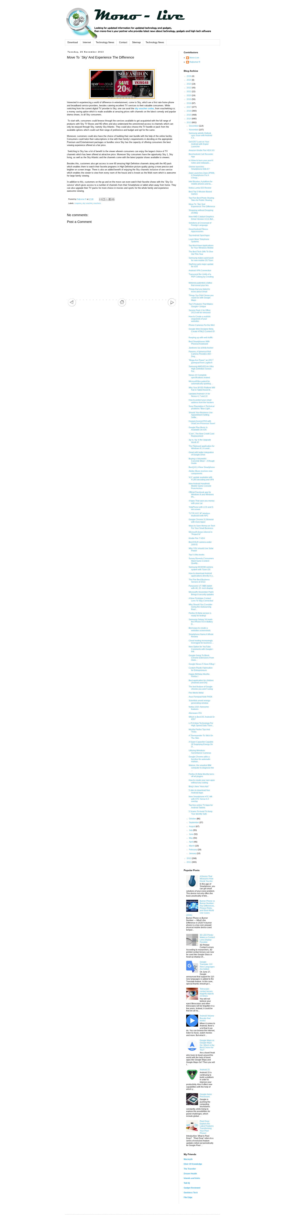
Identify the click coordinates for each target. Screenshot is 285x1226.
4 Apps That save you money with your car (201, 502)
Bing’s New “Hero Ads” (199, 786)
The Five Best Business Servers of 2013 (199, 580)
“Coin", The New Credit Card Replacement (201, 435)
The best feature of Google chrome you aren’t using (201, 688)
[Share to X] (107, 199)
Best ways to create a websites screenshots (199, 629)
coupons (78, 203)
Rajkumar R (195, 62)
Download (72, 42)
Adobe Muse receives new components (200, 472)
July (191, 830)
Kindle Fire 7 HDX (197, 538)
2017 (189, 107)
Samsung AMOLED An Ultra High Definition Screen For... (201, 368)
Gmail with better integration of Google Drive (201, 453)
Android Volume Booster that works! (207, 1018)
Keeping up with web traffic (201, 337)
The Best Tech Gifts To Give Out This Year (201, 252)
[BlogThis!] (103, 199)
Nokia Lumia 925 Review (200, 188)
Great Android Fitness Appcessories (198, 230)
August (192, 826)
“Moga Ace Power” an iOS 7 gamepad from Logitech (201, 361)
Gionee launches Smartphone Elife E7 (199, 168)
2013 (189, 122)
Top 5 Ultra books (196, 555)
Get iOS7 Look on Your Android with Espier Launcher (199, 144)
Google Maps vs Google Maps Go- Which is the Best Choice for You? (207, 1045)
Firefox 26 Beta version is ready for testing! (200, 614)
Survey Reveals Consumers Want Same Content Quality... (201, 560)
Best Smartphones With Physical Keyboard (199, 342)
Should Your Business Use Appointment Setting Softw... (201, 415)
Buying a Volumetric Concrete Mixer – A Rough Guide (202, 461)
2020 (189, 95)
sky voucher (87, 203)
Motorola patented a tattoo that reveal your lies (200, 284)
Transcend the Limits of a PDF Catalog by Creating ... (201, 276)
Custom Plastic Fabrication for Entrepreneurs (201, 669)
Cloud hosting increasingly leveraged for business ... (201, 641)
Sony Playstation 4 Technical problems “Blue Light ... (201, 407)
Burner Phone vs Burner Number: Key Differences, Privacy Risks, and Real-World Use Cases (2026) (200, 908)
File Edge (188, 1197)
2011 (189, 862)
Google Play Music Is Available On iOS (198, 428)
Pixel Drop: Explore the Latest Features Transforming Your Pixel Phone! (207, 1127)
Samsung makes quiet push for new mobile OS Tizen (201, 259)
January (193, 853)
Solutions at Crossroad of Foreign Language (200, 224)
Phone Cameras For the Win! (202, 325)
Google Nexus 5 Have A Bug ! (202, 664)
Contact (123, 42)
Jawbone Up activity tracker (201, 348)
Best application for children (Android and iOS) (201, 681)
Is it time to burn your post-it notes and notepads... (201, 161)
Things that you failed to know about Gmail (199, 290)
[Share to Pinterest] (113, 199)
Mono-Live (194, 58)
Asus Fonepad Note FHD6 (200, 697)
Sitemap (136, 42)
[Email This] (100, 199)
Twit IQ (187, 1183)
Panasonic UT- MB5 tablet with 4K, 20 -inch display (201, 587)
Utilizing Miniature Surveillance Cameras (200, 751)
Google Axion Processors (206, 1095)
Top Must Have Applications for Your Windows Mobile (201, 246)
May (191, 838)
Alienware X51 (195, 713)
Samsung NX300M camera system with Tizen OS (201, 568)
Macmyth (188, 1159)
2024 (189, 80)
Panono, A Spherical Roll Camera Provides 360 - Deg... (200, 354)
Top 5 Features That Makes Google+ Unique (201, 305)
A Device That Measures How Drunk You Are (206, 878)
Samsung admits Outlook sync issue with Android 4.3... (200, 135)
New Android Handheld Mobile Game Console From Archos (200, 486)
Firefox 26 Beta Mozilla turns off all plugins (201, 775)
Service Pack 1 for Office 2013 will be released (199, 311)
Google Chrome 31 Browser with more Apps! (201, 520)
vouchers (97, 203)
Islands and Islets (192, 1178)
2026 (189, 76)
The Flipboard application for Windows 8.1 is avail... (201, 447)
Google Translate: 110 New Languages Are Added (207, 965)
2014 (189, 118)
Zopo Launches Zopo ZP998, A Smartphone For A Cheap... (202, 175)
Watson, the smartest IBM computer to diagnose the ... (201, 767)
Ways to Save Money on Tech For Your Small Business (202, 527)
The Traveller (190, 1169)
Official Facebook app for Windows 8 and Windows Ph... (201, 494)
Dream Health (190, 1173)
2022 (189, 88)
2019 (189, 99)
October (193, 819)
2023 (189, 84)
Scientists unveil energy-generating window (200, 701)
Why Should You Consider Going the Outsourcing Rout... (200, 607)
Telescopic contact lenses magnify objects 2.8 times (207, 992)
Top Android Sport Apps (199, 235)
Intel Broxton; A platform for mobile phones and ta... (200, 182)
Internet (87, 42)
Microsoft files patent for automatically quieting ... (201, 382)
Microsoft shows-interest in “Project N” (200, 533)
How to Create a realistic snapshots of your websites (200, 319)
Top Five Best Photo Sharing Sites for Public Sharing (201, 199)
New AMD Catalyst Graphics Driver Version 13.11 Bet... (201, 217)
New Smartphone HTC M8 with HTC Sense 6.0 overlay (200, 799)
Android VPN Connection (200, 270)
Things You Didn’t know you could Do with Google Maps (201, 297)
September (194, 822)
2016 (189, 111)
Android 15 (205, 1070)
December (194, 126)
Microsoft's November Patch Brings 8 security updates (201, 593)
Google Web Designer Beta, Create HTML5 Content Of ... (201, 331)
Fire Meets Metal (196, 693)
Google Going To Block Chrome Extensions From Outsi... (201, 657)
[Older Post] (172, 306)
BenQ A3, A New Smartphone (202, 467)
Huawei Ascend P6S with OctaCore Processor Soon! (202, 422)
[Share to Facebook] (110, 199)
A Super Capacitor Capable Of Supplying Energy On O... (201, 744)
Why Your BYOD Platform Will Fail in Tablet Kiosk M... (202, 388)
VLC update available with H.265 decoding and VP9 (201, 478)
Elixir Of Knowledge (193, 1164)
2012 (189, 858)
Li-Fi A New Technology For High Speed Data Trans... (201, 724)
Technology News (105, 42)
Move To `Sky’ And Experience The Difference (202, 205)
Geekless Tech (191, 1192)
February (193, 849)
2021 (189, 91)
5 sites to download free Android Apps (199, 791)
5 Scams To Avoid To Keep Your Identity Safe (200, 812)
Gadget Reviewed (192, 1188)
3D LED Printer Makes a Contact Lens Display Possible (207, 938)
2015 (189, 115)
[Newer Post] (72, 306)
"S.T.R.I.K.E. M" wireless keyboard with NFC (199, 514)
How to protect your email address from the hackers (201, 401)
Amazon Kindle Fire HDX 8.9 (201, 150)
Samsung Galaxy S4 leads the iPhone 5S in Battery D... (201, 621)
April (191, 842)
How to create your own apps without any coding (202, 781)
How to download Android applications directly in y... (201, 574)
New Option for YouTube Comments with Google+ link (201, 649)
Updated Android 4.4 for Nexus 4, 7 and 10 (199, 395)
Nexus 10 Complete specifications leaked (199, 376)
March (192, 846)
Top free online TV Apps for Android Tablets (201, 806)
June (191, 834)
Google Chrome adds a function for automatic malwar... (199, 759)
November (194, 130)
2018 (189, 103)
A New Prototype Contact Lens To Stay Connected (201, 599)
